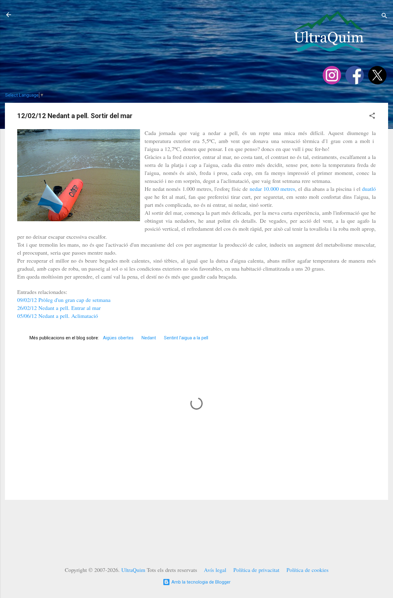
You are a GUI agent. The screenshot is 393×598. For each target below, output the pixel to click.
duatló (369, 188)
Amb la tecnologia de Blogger (200, 582)
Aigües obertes (118, 338)
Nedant (149, 338)
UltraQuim (133, 569)
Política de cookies (307, 569)
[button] (372, 117)
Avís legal (215, 569)
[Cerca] (384, 16)
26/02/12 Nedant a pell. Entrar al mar (59, 307)
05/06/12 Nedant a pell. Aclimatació (57, 315)
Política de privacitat (256, 569)
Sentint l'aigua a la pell (186, 338)
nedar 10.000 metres (272, 188)
